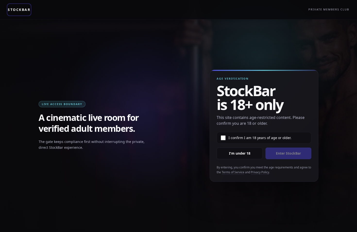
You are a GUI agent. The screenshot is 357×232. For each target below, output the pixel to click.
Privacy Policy (260, 172)
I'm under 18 (239, 153)
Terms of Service (233, 172)
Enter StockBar (288, 153)
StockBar (19, 9)
